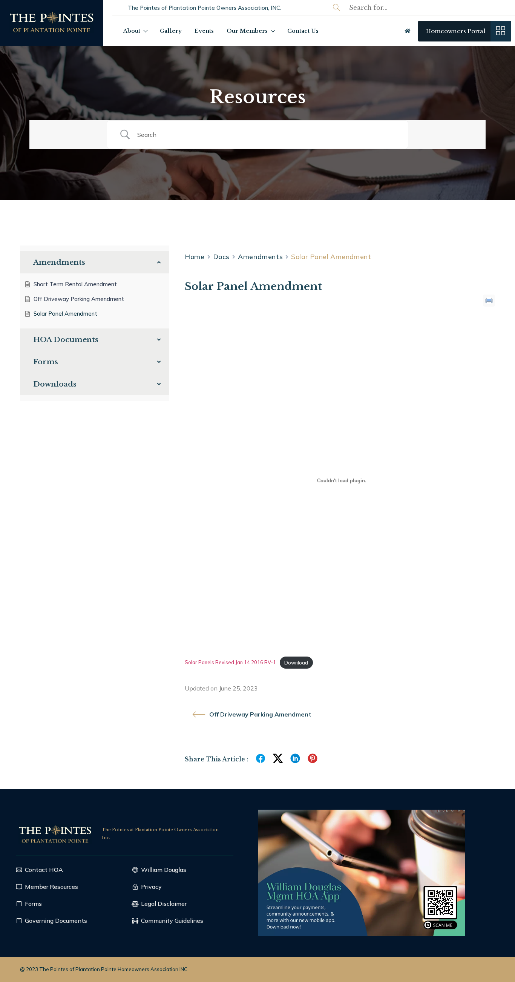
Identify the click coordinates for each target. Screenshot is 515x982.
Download (296, 663)
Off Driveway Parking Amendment (260, 714)
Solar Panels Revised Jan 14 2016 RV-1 (230, 663)
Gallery (171, 31)
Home (195, 256)
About (131, 31)
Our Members (247, 31)
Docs (221, 256)
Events (204, 31)
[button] (204, 8)
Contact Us (303, 31)
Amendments (260, 256)
